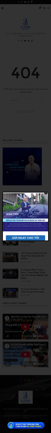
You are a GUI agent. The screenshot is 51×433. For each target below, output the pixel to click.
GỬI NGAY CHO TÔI (25, 237)
